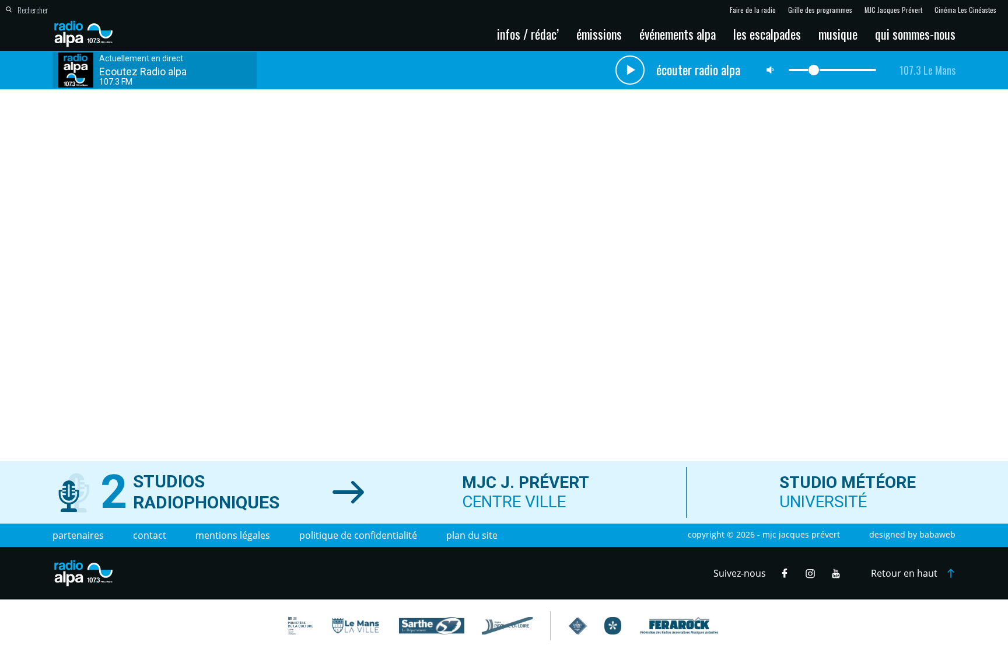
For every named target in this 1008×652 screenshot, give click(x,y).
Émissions (599, 34)
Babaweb (937, 534)
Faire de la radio (753, 9)
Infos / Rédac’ (528, 34)
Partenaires (78, 535)
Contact (149, 535)
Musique (838, 34)
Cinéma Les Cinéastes (965, 9)
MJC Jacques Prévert (893, 9)
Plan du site (472, 535)
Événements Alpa (677, 34)
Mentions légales (232, 535)
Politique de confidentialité (358, 535)
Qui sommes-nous (915, 34)
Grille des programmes (820, 9)
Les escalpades (767, 34)
